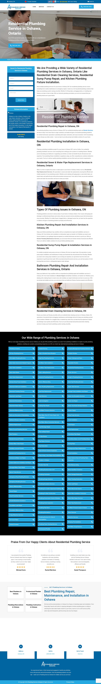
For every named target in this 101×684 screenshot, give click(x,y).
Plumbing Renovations (45, 512)
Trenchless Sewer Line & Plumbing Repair (79, 439)
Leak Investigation (43, 401)
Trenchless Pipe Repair (74, 434)
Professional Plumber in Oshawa (33, 593)
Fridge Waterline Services (16, 515)
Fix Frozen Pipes (14, 519)
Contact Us (50, 6)
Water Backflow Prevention (75, 469)
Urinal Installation (72, 453)
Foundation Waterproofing (16, 510)
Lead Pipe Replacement (45, 391)
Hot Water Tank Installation (46, 363)
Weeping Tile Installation (74, 522)
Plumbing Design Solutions (46, 479)
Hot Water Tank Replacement (46, 367)
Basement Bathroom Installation (18, 386)
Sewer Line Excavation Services (76, 396)
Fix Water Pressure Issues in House (77, 507)
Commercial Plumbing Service (17, 453)
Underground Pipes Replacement (77, 448)
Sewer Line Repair (73, 401)
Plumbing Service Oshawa (35, 682)
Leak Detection (43, 396)
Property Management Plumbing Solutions (79, 348)
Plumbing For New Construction (47, 493)
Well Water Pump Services (75, 526)
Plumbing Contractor (44, 474)
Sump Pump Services (73, 415)
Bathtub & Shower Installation (17, 420)
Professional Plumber (44, 529)
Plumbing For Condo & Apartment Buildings (50, 488)
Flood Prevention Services (16, 496)
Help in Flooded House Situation (47, 353)
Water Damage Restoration (75, 474)
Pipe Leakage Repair (44, 431)
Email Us (91, 1)
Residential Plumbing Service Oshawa (21, 59)
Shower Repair (72, 410)
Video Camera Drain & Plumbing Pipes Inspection (78, 459)
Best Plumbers (13, 434)
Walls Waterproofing (73, 465)
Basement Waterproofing (16, 410)
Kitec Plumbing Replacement (46, 386)
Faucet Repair (13, 491)
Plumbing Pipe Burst (44, 507)
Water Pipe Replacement (74, 503)
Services (41, 6)
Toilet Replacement (73, 429)
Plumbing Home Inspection (46, 503)
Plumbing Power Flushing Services (48, 524)
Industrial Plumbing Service (46, 377)
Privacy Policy (70, 682)
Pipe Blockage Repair (44, 427)
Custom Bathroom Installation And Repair (20, 462)
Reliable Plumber (72, 353)
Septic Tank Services (73, 386)
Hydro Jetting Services (45, 372)
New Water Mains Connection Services (49, 422)
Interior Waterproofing (44, 382)
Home (34, 6)
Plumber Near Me (43, 465)
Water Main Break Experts (75, 488)
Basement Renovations (16, 401)
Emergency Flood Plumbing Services (19, 477)
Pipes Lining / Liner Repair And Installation (50, 455)
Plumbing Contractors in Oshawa (33, 606)
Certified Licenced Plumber (17, 448)
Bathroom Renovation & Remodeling (19, 415)
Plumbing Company (15, 348)
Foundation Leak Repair (16, 505)
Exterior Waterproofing (15, 486)
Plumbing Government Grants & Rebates (49, 498)
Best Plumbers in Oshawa (15, 593)
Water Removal (72, 512)
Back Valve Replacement (16, 377)
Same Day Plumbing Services (75, 382)
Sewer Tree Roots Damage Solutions (77, 405)
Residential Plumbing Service (75, 367)
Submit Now (21, 100)
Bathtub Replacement (15, 424)
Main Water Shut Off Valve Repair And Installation (49, 416)
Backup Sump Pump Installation (18, 382)
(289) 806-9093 (87, 6)
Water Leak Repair (73, 484)
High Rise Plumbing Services (46, 358)
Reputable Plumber (73, 363)
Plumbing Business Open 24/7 (47, 469)
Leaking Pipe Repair (44, 405)
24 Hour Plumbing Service (16, 353)
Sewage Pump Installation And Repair (78, 391)
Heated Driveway (14, 524)
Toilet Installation (72, 420)
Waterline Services (73, 517)
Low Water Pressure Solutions (47, 410)
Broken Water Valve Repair (17, 443)
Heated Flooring (43, 348)
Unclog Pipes (71, 443)
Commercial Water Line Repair (18, 458)
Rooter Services (72, 372)
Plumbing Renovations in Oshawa (15, 606)
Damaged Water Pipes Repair (17, 467)
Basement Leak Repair (16, 396)
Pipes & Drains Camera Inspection (48, 450)
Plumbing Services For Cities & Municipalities (47, 518)
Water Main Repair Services (75, 498)
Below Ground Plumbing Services (18, 429)
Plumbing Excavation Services (47, 484)
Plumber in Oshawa (44, 460)
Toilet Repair (71, 424)
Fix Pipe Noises (43, 436)
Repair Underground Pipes (75, 358)
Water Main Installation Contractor (77, 493)
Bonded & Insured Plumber (17, 439)
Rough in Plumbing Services (75, 377)
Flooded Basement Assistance (18, 500)
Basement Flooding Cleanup (17, 391)
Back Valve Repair (14, 372)
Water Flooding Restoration (75, 479)
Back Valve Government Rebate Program (20, 363)
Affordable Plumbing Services (18, 358)
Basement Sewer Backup (16, 405)
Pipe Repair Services (44, 441)
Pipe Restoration (43, 446)
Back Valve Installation (16, 367)
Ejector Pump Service (15, 472)
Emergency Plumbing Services (18, 481)
